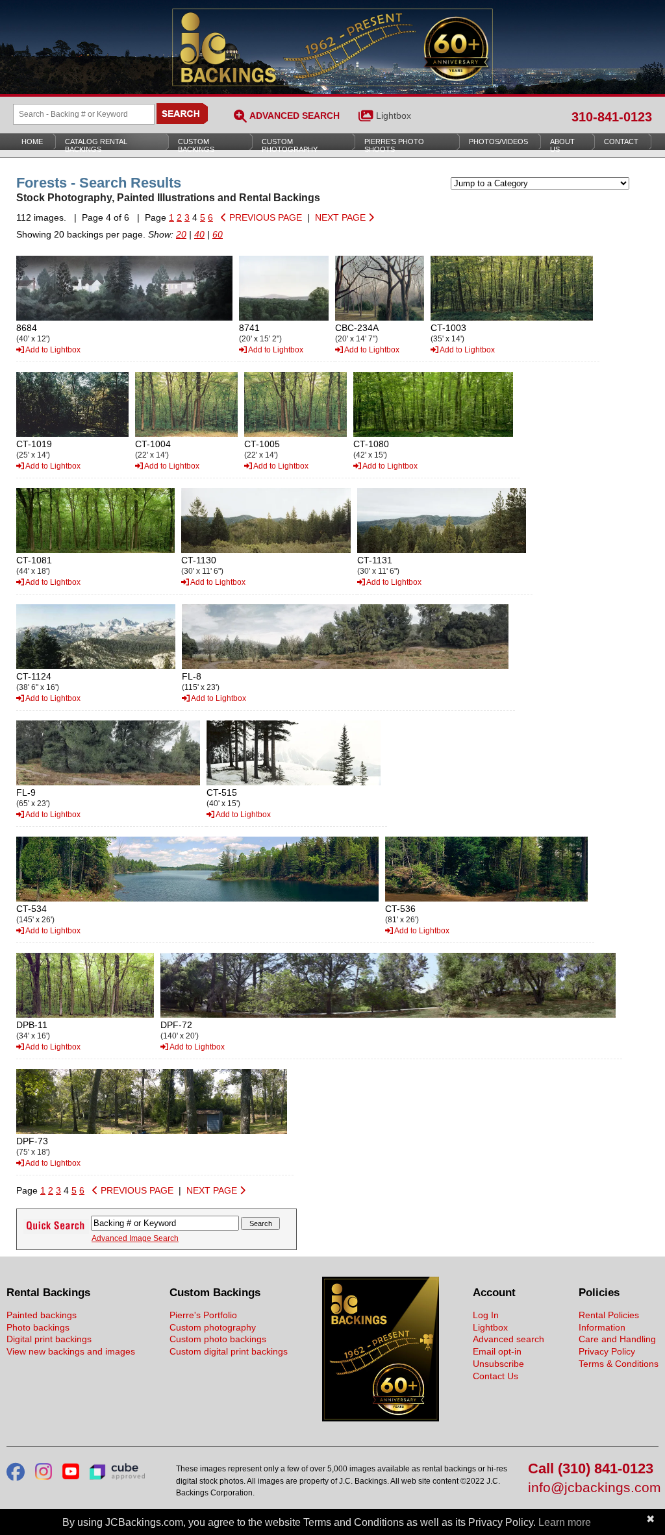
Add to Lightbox (52, 349)
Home (32, 141)
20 (181, 234)
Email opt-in (497, 1351)
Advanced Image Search (135, 1238)
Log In (486, 1315)
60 (217, 234)
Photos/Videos (498, 141)
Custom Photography (290, 145)
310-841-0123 (611, 117)
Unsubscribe (498, 1363)
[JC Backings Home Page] (380, 1418)
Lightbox (393, 115)
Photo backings (37, 1327)
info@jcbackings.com (593, 1488)
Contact (621, 141)
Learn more (564, 1522)
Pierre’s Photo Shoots (394, 145)
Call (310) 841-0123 (590, 1469)
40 (199, 234)
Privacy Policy (607, 1351)
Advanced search (508, 1339)
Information (602, 1327)
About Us (562, 145)
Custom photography (212, 1327)
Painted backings (41, 1315)
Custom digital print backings (228, 1351)
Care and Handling (617, 1339)
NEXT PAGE (341, 217)
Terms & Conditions (619, 1363)
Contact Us (495, 1376)
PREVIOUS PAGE (264, 217)
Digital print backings (49, 1339)
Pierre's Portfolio (203, 1315)
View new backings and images (70, 1351)
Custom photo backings (217, 1339)
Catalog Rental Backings (96, 145)
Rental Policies (609, 1315)
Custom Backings (196, 145)
